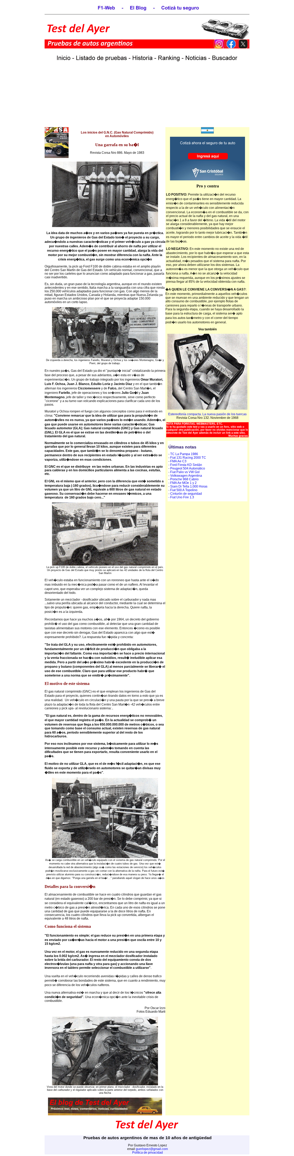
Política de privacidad (147, 1152)
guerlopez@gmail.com (152, 1149)
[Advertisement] (147, 99)
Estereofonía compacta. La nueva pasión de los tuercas (207, 414)
